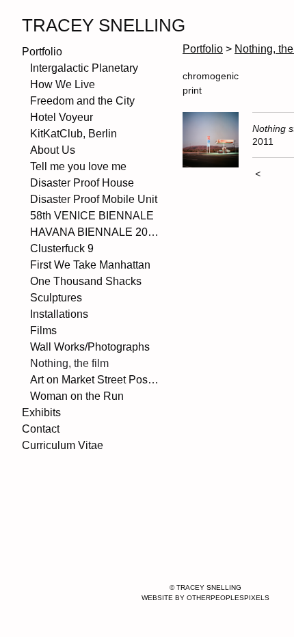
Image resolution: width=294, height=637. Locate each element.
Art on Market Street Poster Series (94, 379)
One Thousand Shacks (86, 281)
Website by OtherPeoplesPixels (205, 597)
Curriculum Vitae (62, 445)
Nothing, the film (69, 363)
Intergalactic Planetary (84, 68)
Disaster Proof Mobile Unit (93, 199)
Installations (59, 314)
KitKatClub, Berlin (73, 133)
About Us (52, 150)
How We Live (62, 84)
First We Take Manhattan (90, 265)
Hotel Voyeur (61, 117)
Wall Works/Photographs (90, 347)
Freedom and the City (82, 101)
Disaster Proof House (82, 183)
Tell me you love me (78, 166)
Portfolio (42, 51)
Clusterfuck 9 (62, 248)
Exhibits (41, 412)
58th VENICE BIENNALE (92, 215)
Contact (40, 429)
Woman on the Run (77, 396)
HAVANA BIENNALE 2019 (94, 232)
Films (43, 330)
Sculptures (56, 297)
